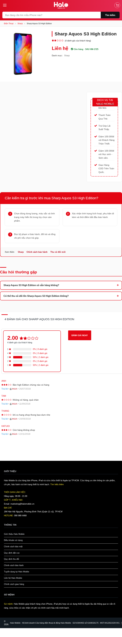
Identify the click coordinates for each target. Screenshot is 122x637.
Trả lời (4, 388)
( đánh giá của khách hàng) (78, 41)
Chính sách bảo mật (13, 546)
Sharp (20, 23)
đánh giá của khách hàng (19, 342)
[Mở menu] (6, 5)
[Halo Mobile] (61, 5)
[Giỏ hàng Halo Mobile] (117, 5)
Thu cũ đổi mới (58, 252)
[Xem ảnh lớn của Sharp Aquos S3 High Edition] (23, 54)
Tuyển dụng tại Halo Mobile (16, 571)
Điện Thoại (9, 23)
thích (14, 388)
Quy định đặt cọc (12, 553)
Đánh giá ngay (79, 335)
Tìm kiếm (110, 15)
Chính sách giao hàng (14, 584)
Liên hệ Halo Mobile (13, 578)
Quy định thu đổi (11, 559)
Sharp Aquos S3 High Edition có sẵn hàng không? (31, 285)
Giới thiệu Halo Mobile (14, 534)
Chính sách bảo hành (37, 252)
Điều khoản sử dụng (13, 540)
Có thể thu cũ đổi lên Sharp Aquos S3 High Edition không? (36, 296)
